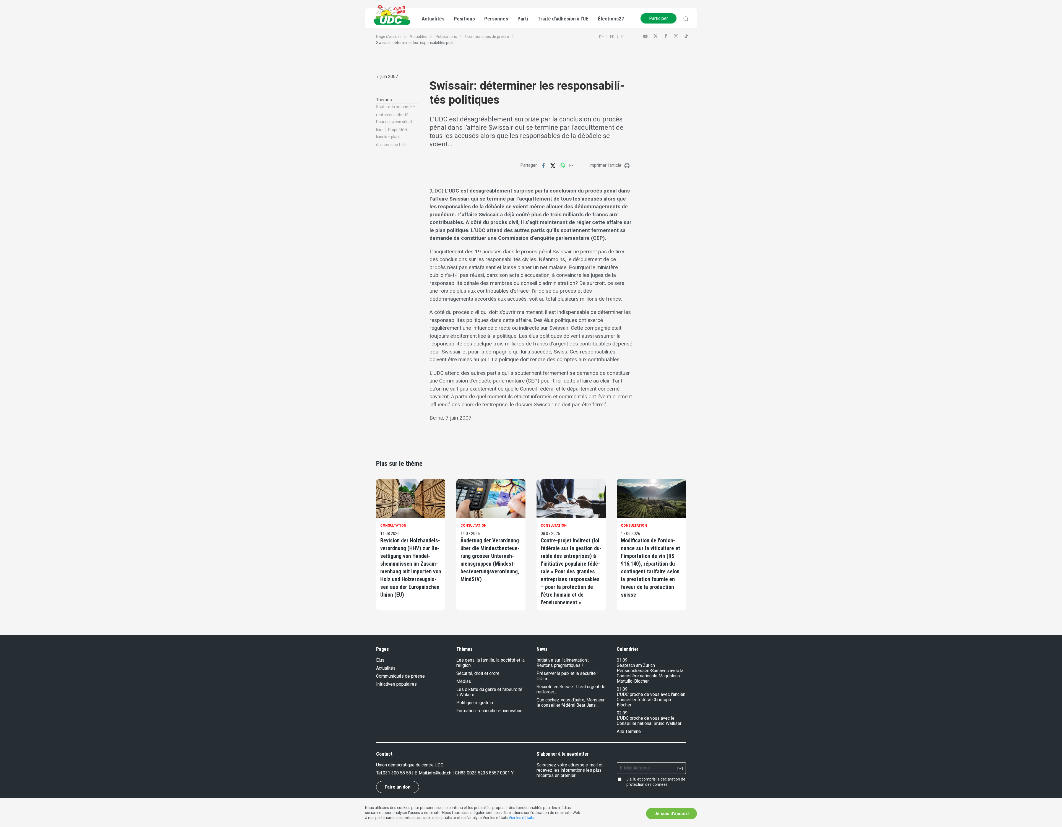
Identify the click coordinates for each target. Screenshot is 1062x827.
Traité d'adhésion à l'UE (563, 18)
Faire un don (397, 787)
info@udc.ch (439, 773)
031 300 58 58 (397, 773)
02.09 (622, 713)
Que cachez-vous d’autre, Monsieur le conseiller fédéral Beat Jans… (571, 702)
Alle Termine (629, 731)
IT (622, 37)
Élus (380, 660)
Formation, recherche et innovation (489, 710)
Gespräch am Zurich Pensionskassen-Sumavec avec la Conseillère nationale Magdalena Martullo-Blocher (650, 673)
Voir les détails (521, 817)
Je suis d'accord (671, 813)
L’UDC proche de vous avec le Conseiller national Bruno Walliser (649, 721)
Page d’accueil (388, 36)
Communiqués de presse (487, 36)
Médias (463, 681)
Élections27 (611, 18)
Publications (446, 36)
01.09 (622, 660)
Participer (658, 18)
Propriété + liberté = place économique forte (392, 137)
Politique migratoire (475, 702)
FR (612, 37)
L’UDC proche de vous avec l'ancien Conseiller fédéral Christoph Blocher (651, 700)
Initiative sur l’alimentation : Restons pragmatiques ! (563, 662)
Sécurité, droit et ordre (477, 673)
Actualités (418, 36)
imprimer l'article (605, 165)
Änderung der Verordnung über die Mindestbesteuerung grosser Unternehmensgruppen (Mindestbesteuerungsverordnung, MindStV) (489, 559)
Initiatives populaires (396, 684)
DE (601, 37)
